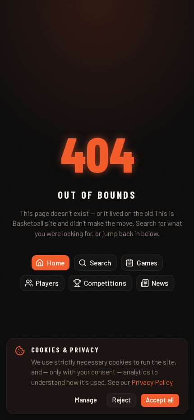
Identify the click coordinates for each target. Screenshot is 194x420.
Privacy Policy (152, 382)
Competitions (105, 282)
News (160, 282)
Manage (86, 400)
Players (47, 282)
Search (100, 262)
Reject (121, 400)
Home (56, 262)
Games (147, 262)
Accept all (160, 400)
